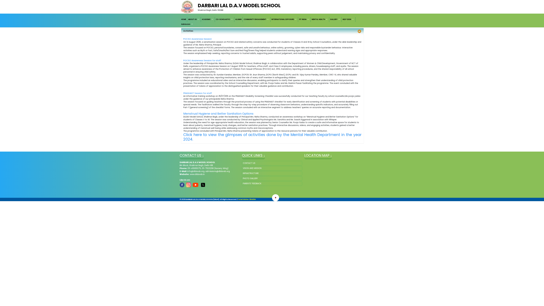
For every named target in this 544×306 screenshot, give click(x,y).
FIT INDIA (302, 19)
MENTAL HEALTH (318, 19)
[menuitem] (183, 19)
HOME (183, 19)
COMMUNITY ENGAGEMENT (255, 19)
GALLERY (333, 19)
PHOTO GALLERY (250, 178)
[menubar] (272, 22)
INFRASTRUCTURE (251, 173)
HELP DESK (347, 19)
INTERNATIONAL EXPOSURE (282, 19)
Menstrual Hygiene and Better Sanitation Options (218, 114)
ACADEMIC (206, 19)
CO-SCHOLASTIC (223, 19)
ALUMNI (238, 19)
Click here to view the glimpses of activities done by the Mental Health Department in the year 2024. (272, 137)
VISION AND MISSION (252, 168)
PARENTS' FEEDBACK (252, 183)
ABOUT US (192, 19)
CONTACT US (249, 163)
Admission (185, 24)
